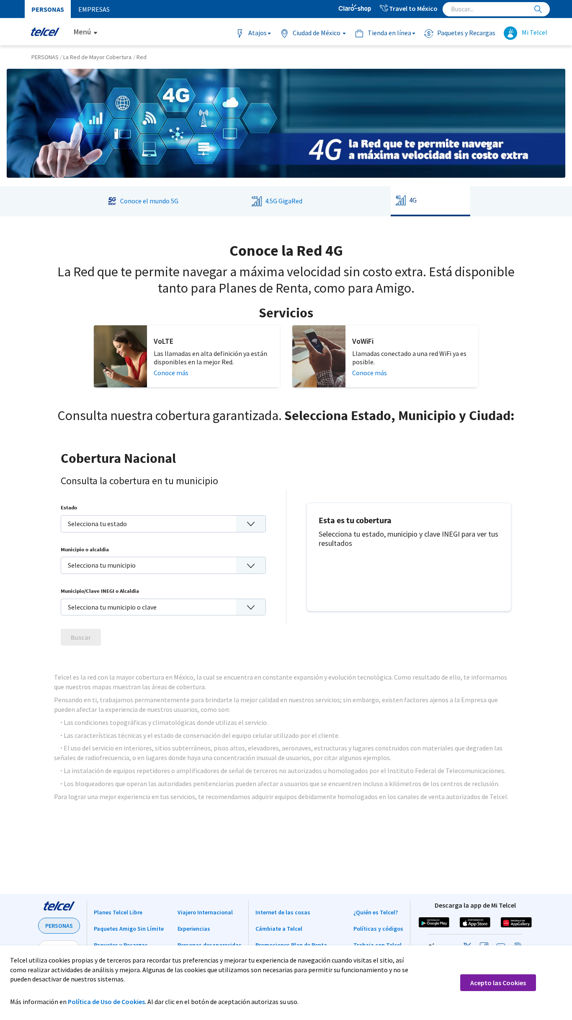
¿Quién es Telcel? (375, 912)
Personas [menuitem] (47, 9)
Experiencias (194, 928)
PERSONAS (59, 925)
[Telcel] (45, 31)
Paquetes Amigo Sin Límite (129, 928)
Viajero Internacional (205, 912)
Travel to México (413, 8)
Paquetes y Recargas (121, 945)
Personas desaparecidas (210, 945)
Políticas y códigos (378, 928)
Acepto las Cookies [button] (498, 982)
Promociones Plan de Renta (291, 945)
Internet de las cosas (282, 912)
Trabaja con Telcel (377, 945)
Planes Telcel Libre (118, 912)
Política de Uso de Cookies (106, 1001)
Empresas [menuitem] (94, 9)
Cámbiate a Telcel (278, 928)
